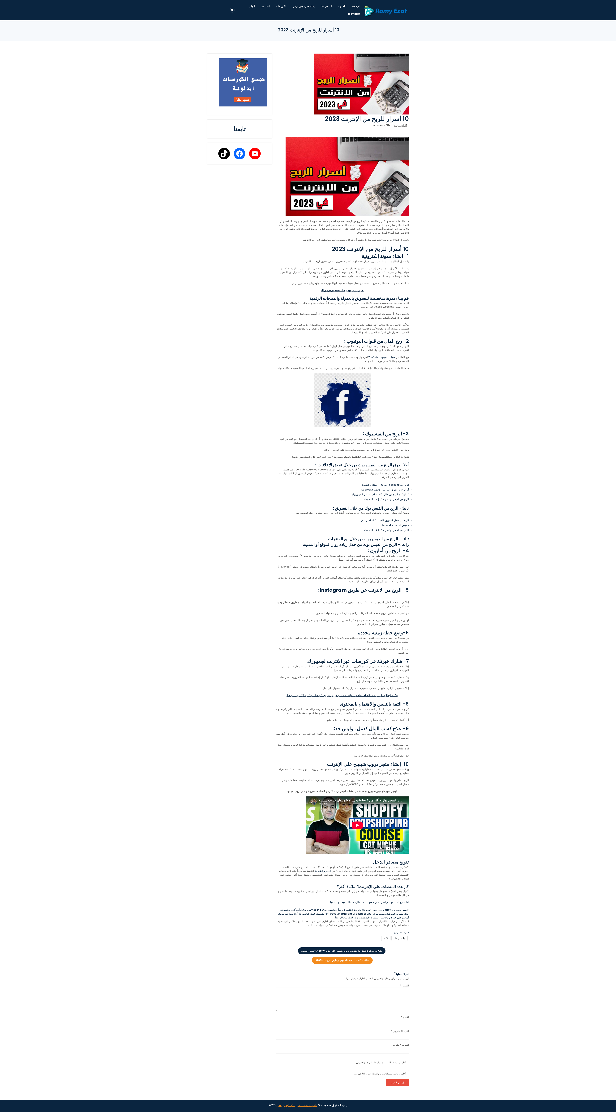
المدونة (342, 6)
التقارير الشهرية (322, 871)
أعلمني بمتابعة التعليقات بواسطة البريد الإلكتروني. (381, 1062)
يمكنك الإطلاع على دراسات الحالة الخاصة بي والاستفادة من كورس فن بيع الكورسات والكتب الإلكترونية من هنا (342, 695)
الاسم (405, 1017)
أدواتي (251, 6)
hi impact (354, 14)
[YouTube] (255, 153)
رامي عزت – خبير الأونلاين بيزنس (296, 1105)
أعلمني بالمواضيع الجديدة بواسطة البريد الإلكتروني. (380, 1073)
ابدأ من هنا (326, 6)
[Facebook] (239, 153)
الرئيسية (356, 6)
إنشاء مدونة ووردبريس (304, 6)
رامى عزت (399, 125)
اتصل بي (265, 6)
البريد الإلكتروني (400, 1031)
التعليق (404, 985)
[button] (342, 902)
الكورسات (281, 6)
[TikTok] (224, 153)
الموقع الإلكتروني (400, 1044)
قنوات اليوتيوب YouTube (381, 357)
